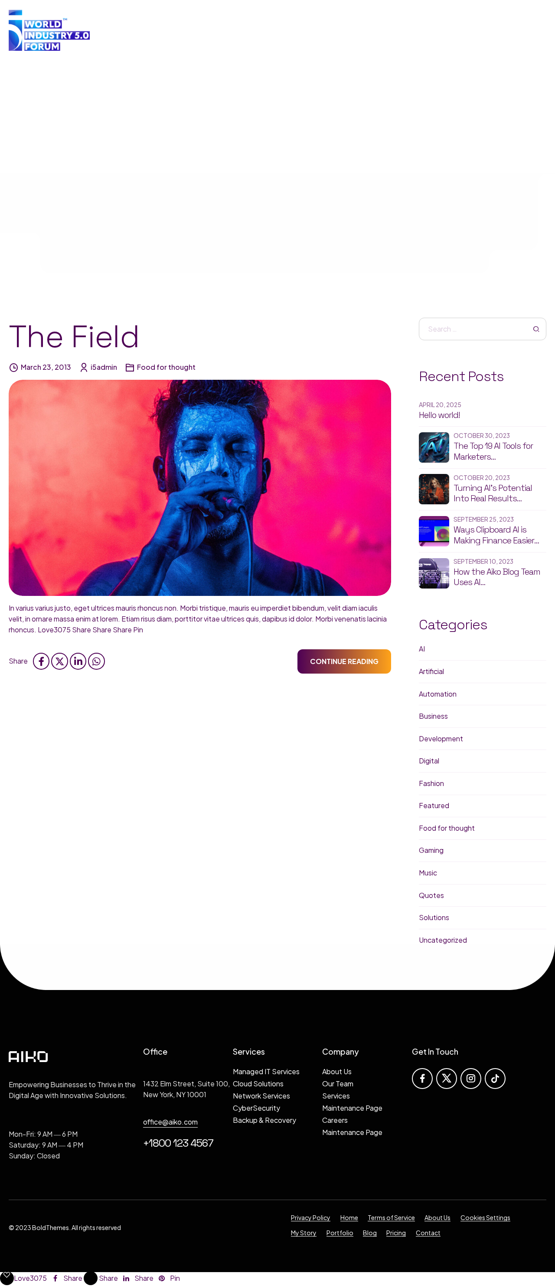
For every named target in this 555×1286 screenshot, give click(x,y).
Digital (429, 760)
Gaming (431, 850)
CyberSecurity (256, 1107)
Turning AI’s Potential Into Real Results (493, 493)
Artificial (431, 671)
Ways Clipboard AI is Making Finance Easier (494, 535)
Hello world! (439, 415)
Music (428, 872)
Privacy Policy (310, 1217)
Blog (370, 1233)
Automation (438, 693)
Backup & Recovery (264, 1120)
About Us (337, 1071)
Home (349, 1217)
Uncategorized (443, 939)
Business (433, 715)
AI (422, 648)
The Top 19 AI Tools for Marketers (493, 451)
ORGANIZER (268, 30)
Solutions (434, 917)
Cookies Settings (485, 1217)
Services (336, 1095)
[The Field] (200, 488)
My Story (304, 1233)
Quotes (431, 895)
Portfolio (339, 1233)
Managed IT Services (266, 1071)
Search (536, 329)
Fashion (431, 783)
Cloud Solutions (258, 1083)
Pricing (396, 1233)
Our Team (337, 1083)
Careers (335, 1120)
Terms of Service (391, 1217)
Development (441, 738)
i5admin (104, 367)
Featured (434, 805)
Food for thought (166, 367)
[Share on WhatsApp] (96, 661)
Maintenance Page (352, 1107)
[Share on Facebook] (41, 661)
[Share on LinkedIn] (78, 661)
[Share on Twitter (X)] (59, 661)
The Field (74, 336)
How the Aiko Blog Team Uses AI (497, 577)
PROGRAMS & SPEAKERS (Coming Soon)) (380, 30)
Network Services (261, 1095)
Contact (428, 1233)
